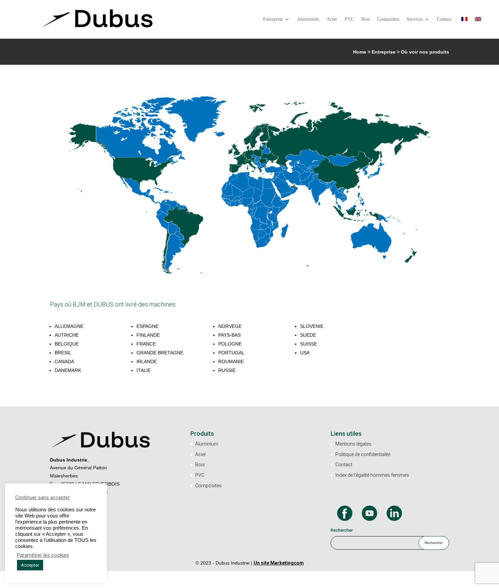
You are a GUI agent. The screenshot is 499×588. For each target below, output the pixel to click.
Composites (388, 19)
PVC (349, 19)
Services (415, 19)
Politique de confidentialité (362, 454)
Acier (332, 19)
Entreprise (273, 19)
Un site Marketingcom (279, 563)
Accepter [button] (30, 565)
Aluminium (308, 19)
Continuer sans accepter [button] (42, 497)
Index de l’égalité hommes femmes (372, 475)
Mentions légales (353, 444)
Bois (365, 19)
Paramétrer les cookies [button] (43, 555)
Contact (444, 19)
